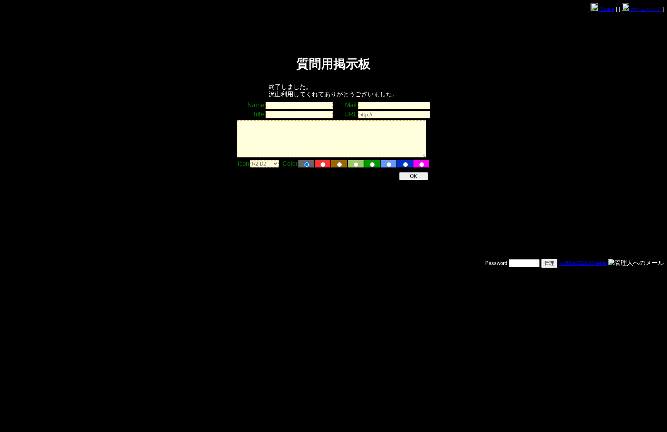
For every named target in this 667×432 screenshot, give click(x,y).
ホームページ (645, 9)
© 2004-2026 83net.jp (583, 263)
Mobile (606, 9)
